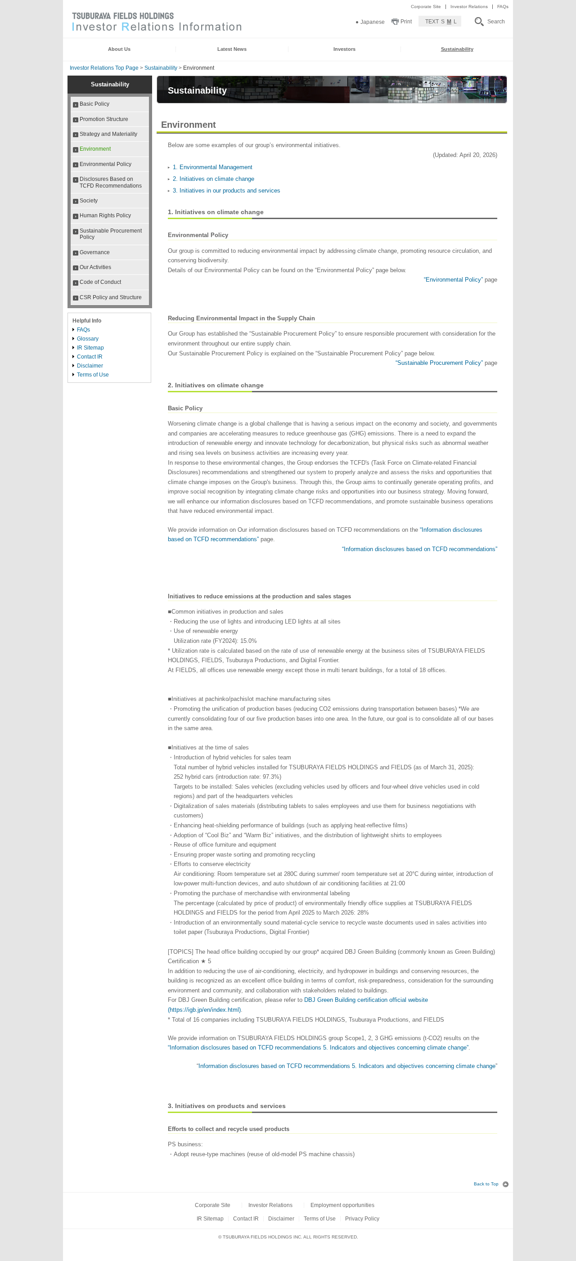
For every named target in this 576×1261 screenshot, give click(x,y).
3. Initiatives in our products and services (226, 190)
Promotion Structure (104, 119)
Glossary (88, 338)
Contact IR (90, 356)
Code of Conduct (100, 282)
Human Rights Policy (105, 215)
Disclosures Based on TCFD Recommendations (111, 182)
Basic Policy (94, 104)
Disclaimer (90, 365)
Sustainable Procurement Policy (111, 234)
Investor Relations (469, 6)
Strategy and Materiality (108, 134)
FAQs (502, 6)
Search (496, 21)
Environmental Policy (105, 164)
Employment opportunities (342, 1205)
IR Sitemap (90, 347)
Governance (95, 252)
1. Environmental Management (212, 167)
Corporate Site (426, 6)
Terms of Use (93, 374)
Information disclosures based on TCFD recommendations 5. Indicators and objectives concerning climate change (346, 1066)
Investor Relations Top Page (104, 68)
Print (406, 21)
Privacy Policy (362, 1219)
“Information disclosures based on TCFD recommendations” (419, 549)
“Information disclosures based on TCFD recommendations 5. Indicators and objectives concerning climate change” (318, 1047)
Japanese (372, 22)
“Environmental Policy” (453, 279)
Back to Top (487, 1183)
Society (89, 200)
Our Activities (95, 267)
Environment (95, 149)
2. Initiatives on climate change (213, 178)
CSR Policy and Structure (111, 297)
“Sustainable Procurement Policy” (439, 362)
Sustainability (160, 68)
